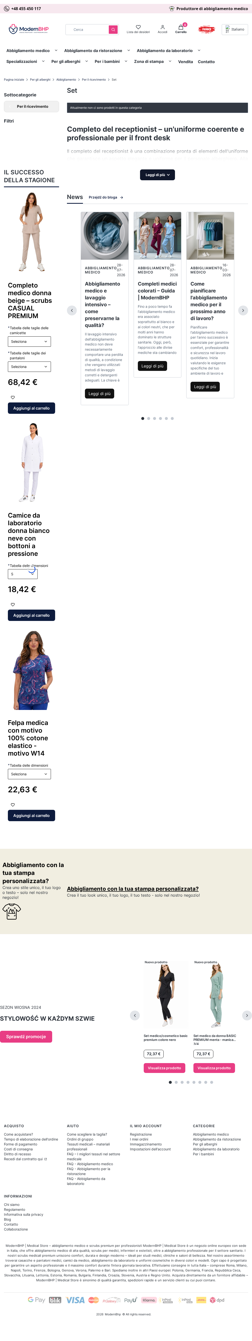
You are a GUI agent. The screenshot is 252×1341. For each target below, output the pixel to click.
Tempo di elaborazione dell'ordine (31, 1139)
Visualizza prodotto (164, 1068)
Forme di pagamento (20, 1144)
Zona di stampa (149, 61)
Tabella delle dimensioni (28, 765)
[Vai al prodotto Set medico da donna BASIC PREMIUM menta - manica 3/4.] (215, 995)
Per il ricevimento (94, 79)
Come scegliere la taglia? (87, 1134)
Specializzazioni (21, 61)
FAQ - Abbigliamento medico (90, 1164)
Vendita (185, 61)
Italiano (238, 29)
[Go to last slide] (11, 232)
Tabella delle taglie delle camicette (28, 330)
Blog (7, 1219)
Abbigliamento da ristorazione (93, 50)
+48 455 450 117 (26, 8)
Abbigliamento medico (28, 50)
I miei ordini (139, 1139)
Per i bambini (107, 61)
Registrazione (141, 1134)
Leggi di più (99, 393)
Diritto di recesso (17, 1154)
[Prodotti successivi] (247, 1015)
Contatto (206, 61)
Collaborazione (16, 1229)
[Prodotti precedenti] (135, 1015)
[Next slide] (52, 232)
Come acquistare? (18, 1134)
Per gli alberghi (65, 61)
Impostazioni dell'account (150, 1149)
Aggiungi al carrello (31, 408)
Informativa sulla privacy (23, 1214)
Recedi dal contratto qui (24, 1159)
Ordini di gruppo (80, 1139)
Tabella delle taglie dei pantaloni (27, 355)
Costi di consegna (18, 1149)
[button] (113, 29)
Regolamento (14, 1209)
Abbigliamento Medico (101, 270)
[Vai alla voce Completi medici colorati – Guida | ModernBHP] (157, 236)
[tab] (142, 418)
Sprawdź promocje (26, 1036)
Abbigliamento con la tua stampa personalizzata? (33, 873)
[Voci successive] (243, 310)
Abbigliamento (66, 79)
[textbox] (29, 341)
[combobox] (86, 30)
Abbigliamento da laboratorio (165, 50)
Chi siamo (11, 1204)
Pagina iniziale (14, 79)
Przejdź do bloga (103, 197)
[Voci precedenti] (72, 310)
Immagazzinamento (146, 1144)
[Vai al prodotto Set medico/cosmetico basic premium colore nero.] (166, 995)
